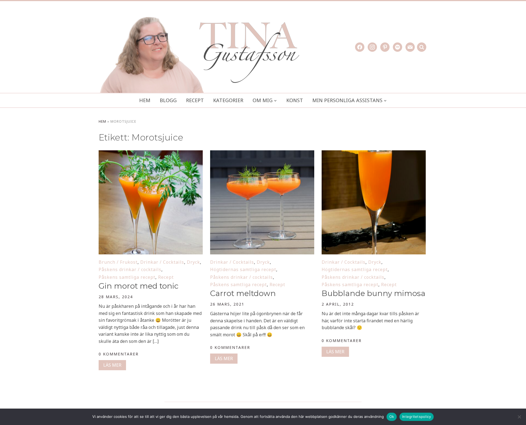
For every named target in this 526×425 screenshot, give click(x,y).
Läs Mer (112, 365)
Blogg (168, 100)
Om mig (263, 100)
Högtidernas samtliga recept (243, 269)
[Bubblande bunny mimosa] (374, 154)
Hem (144, 100)
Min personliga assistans (347, 100)
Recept (195, 100)
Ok (391, 416)
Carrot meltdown (243, 293)
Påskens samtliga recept (127, 277)
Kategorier (228, 100)
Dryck (193, 262)
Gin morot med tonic (138, 286)
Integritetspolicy (416, 416)
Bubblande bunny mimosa (373, 293)
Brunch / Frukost (118, 262)
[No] (519, 417)
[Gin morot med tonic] (151, 154)
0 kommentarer (119, 354)
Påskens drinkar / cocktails (130, 269)
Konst (294, 100)
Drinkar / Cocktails (162, 262)
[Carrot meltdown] (262, 154)
